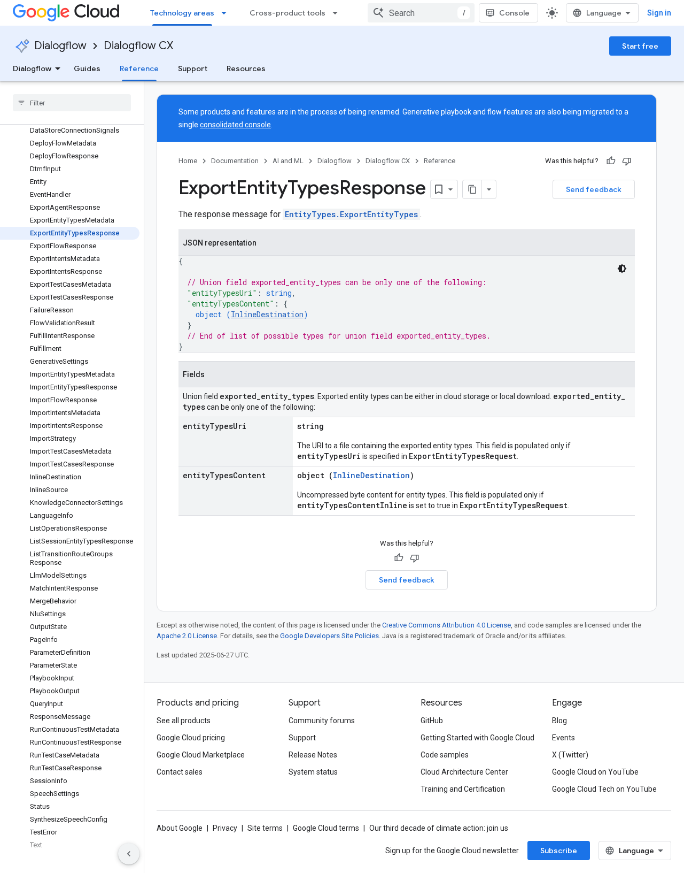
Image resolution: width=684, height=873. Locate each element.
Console (514, 13)
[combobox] (421, 12)
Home (187, 161)
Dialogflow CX (138, 45)
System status (313, 772)
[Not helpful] (627, 161)
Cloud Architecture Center (464, 772)
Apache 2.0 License (187, 636)
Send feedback (593, 189)
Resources (246, 68)
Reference (139, 68)
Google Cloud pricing (191, 737)
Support (192, 68)
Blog (559, 720)
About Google (180, 828)
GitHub (432, 720)
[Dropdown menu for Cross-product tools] (338, 13)
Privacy (225, 828)
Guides (87, 68)
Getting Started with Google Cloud (477, 737)
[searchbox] (72, 102)
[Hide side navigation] (128, 853)
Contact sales (180, 772)
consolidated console (235, 124)
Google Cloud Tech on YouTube (604, 789)
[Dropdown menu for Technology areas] (227, 13)
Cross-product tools (287, 13)
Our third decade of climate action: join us (438, 828)
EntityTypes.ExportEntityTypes (351, 214)
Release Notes (313, 755)
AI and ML (288, 161)
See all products (184, 720)
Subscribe (558, 850)
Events (563, 737)
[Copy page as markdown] (472, 189)
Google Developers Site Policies (329, 636)
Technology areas (182, 13)
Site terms (265, 828)
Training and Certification (463, 789)
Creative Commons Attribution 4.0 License (446, 625)
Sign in (659, 13)
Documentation (235, 161)
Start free (640, 46)
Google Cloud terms (326, 828)
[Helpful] (611, 161)
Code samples (445, 755)
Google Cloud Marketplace (201, 755)
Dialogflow (60, 45)
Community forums (322, 720)
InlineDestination (267, 314)
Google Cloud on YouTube (595, 772)
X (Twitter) (570, 755)
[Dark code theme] (622, 268)
